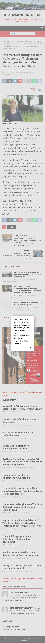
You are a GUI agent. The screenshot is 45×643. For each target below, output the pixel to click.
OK (30, 347)
